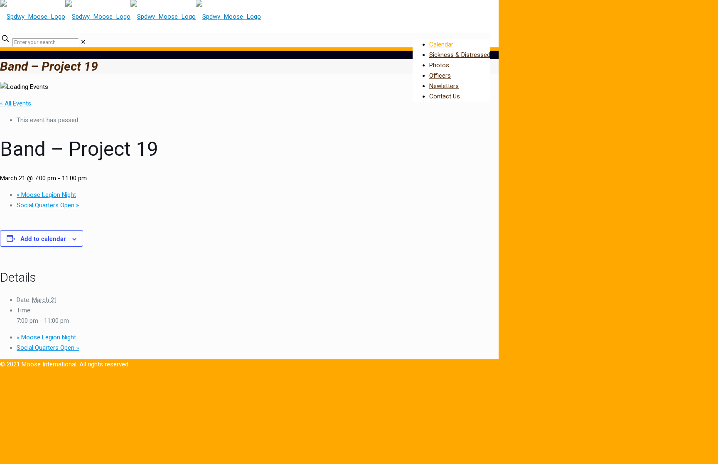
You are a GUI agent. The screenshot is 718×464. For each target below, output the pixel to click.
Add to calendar (43, 238)
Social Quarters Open (48, 205)
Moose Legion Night (46, 195)
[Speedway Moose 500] (130, 17)
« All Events (15, 103)
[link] (83, 42)
